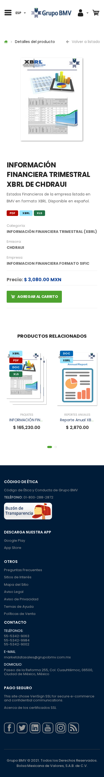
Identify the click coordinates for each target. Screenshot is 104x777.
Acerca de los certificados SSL (30, 707)
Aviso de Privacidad (21, 599)
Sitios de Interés (17, 577)
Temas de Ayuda (19, 606)
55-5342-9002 (16, 644)
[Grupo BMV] (51, 13)
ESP (18, 13)
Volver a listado (85, 41)
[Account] (83, 13)
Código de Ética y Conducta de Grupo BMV (41, 490)
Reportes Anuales (77, 415)
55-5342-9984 (17, 640)
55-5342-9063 (16, 636)
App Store (12, 547)
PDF (12, 213)
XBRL (26, 213)
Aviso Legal (13, 591)
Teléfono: (13, 497)
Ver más (27, 403)
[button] (49, 447)
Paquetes (26, 415)
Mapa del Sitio (16, 584)
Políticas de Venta (19, 613)
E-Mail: (10, 652)
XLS (39, 213)
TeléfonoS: (13, 631)
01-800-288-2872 (38, 497)
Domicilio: (13, 664)
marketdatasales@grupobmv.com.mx (37, 657)
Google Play (14, 540)
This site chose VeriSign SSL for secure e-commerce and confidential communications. (49, 698)
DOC (15, 367)
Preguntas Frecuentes (23, 569)
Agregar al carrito (37, 296)
